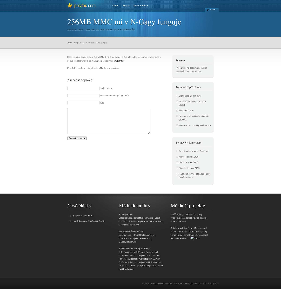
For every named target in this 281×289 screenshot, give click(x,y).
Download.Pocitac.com (129, 225)
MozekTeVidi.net (201, 151)
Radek (182, 174)
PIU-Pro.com (134, 221)
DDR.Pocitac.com (127, 252)
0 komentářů (126, 29)
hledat (212, 10)
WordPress (158, 283)
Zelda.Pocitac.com (193, 214)
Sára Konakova (186, 151)
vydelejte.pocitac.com (180, 218)
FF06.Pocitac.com (144, 259)
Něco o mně (141, 5)
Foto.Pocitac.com (198, 218)
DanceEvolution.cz (127, 242)
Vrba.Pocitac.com (178, 221)
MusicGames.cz (146, 218)
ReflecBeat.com (147, 235)
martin (182, 157)
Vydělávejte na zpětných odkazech (191, 68)
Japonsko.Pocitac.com (181, 238)
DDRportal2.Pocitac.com (130, 255)
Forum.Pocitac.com (179, 235)
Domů (115, 5)
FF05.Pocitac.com (127, 259)
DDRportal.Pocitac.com (146, 252)
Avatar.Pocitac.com (179, 231)
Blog (126, 5)
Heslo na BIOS (192, 157)
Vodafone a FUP (186, 111)
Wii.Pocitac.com (127, 269)
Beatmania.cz (125, 235)
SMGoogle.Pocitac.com (152, 266)
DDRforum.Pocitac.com (151, 221)
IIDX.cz (136, 235)
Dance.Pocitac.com (150, 255)
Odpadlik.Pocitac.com (151, 262)
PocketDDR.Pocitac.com (130, 266)
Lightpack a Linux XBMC (190, 96)
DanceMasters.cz (143, 238)
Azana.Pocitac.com (197, 231)
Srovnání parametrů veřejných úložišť (88, 221)
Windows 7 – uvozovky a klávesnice (195, 125)
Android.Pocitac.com (197, 228)
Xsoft (81, 29)
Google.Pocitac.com (198, 235)
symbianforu (119, 61)
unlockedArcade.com (128, 218)
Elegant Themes (183, 283)
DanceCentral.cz (126, 238)
